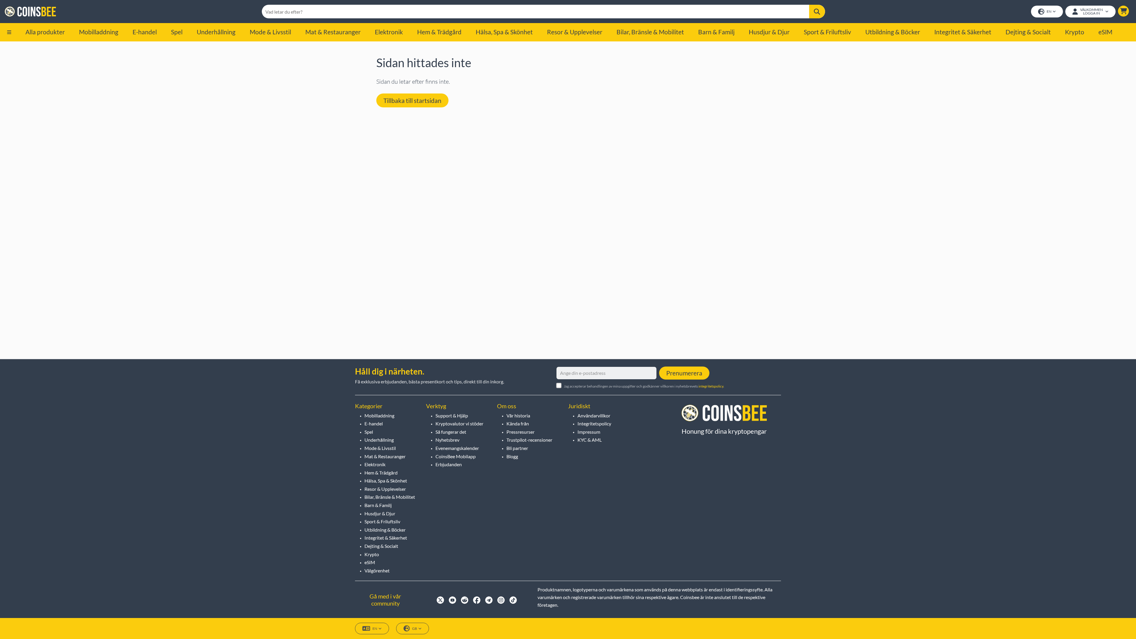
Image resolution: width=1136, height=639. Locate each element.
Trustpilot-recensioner (529, 440)
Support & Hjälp (451, 415)
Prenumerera (684, 373)
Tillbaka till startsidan (412, 100)
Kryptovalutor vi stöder (459, 423)
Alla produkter (45, 32)
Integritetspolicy (594, 423)
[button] (1123, 11)
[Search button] (817, 11)
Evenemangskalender (457, 448)
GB (414, 628)
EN (1049, 11)
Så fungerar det (450, 432)
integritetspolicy (710, 386)
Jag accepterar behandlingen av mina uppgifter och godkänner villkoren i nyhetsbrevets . (644, 386)
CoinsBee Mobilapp (455, 456)
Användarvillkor (593, 415)
